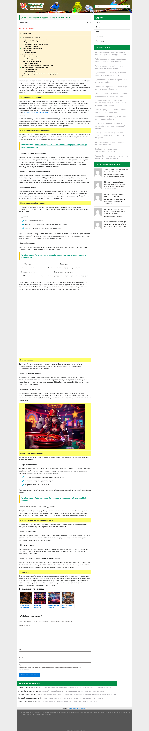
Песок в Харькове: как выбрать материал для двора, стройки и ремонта (111, 157)
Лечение (99, 36)
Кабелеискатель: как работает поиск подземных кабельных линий (109, 67)
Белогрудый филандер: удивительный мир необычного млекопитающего (116, 224)
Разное (31, 28)
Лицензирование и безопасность (35, 42)
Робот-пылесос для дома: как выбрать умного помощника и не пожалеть (110, 60)
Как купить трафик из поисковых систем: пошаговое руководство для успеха (71, 698)
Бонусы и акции (27, 55)
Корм (98, 32)
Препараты (100, 41)
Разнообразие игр (30, 52)
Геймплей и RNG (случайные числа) (36, 44)
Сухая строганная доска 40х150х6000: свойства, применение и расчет (110, 74)
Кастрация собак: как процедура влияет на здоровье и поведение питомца (111, 94)
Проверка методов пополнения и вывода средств (41, 74)
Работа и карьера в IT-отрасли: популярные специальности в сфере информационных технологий (115, 199)
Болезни (99, 27)
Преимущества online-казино (32, 48)
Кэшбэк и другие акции (32, 59)
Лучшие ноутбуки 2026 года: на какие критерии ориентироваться (110, 111)
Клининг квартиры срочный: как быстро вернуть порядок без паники (111, 88)
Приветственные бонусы (32, 57)
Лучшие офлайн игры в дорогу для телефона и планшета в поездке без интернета (109, 135)
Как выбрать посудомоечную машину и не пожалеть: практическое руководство (112, 53)
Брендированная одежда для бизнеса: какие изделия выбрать (110, 118)
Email (21, 657)
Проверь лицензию (30, 69)
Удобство (27, 50)
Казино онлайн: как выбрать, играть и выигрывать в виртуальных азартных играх (71, 691)
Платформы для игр (31, 46)
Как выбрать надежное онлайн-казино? (35, 67)
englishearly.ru (73, 708)
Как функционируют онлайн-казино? (34, 40)
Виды (98, 22)
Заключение (26, 76)
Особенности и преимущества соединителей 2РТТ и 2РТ (107, 150)
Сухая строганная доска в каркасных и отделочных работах (111, 81)
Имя (21, 650)
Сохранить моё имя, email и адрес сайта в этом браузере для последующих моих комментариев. (50, 669)
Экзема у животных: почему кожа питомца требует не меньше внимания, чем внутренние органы (110, 102)
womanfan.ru (83, 708)
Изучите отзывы (29, 71)
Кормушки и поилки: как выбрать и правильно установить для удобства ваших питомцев (75, 687)
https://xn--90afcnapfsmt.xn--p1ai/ (36, 113)
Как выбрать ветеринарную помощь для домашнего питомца (111, 143)
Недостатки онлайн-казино (31, 61)
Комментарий (25, 625)
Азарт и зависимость (31, 63)
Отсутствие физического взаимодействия (38, 65)
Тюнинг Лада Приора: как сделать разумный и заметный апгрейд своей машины (110, 125)
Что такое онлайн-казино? (31, 38)
